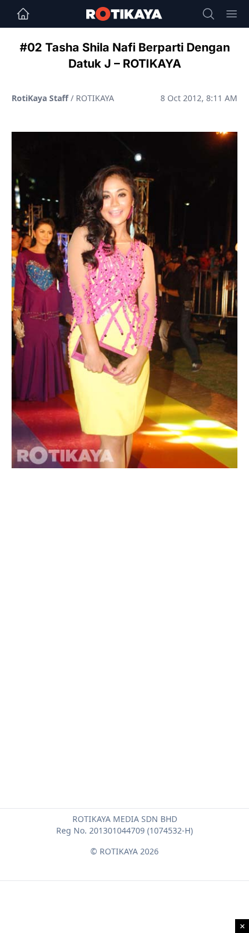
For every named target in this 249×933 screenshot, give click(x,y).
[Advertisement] (124, 610)
